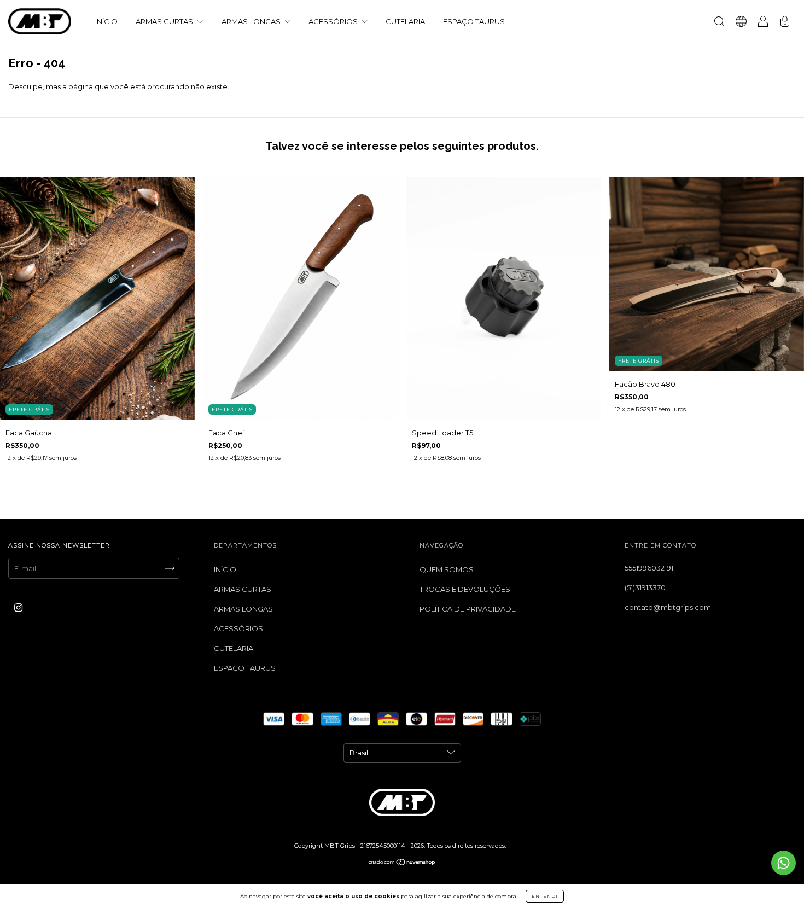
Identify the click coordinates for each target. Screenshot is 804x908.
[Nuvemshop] (402, 863)
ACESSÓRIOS (333, 21)
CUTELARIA (405, 21)
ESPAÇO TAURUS (474, 21)
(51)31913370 (645, 587)
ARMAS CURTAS (165, 21)
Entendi (545, 896)
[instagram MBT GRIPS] (18, 607)
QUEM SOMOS (447, 569)
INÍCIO (106, 21)
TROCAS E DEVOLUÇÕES (465, 589)
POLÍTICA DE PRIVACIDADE (468, 608)
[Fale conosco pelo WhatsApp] (783, 863)
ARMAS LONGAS (252, 21)
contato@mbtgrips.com (668, 607)
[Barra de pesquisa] (719, 22)
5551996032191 (649, 567)
